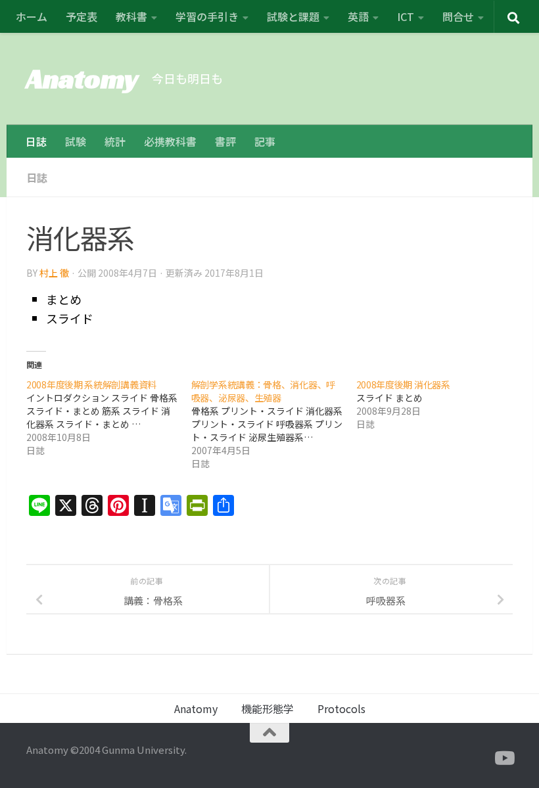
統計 (115, 141)
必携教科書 (170, 141)
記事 (264, 141)
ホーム (31, 16)
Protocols (341, 708)
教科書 (131, 16)
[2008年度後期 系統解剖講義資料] (108, 417)
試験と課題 (293, 16)
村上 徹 (54, 272)
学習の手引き (207, 16)
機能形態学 (267, 708)
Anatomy (82, 78)
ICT (405, 16)
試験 (75, 141)
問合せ (458, 16)
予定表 (81, 16)
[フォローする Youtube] (503, 758)
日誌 (36, 141)
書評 (225, 141)
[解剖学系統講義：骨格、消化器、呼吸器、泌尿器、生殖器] (273, 424)
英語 (358, 16)
